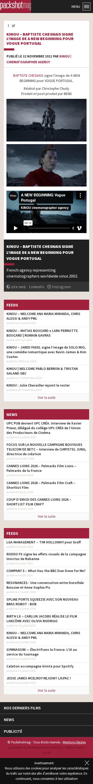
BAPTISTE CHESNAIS (28, 75)
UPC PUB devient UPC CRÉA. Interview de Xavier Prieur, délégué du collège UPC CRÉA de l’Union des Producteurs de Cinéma (43, 428)
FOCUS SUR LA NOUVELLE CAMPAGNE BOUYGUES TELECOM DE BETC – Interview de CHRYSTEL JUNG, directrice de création (46, 449)
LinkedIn (36, 286)
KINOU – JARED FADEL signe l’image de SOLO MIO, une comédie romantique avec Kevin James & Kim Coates (46, 352)
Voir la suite (47, 397)
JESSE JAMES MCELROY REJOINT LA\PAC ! (38, 678)
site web (18, 286)
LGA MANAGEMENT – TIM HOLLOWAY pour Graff (43, 542)
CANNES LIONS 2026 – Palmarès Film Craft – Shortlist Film (40, 485)
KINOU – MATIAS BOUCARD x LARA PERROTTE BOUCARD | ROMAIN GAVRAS (42, 333)
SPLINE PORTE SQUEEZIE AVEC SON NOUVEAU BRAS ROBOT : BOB (42, 601)
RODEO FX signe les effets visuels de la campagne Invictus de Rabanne (46, 556)
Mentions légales (74, 742)
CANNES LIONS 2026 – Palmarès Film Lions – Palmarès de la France (41, 468)
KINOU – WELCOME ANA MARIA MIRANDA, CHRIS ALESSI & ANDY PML (43, 316)
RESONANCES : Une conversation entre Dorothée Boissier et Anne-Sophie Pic (45, 585)
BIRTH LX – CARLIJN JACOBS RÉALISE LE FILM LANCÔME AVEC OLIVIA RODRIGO (41, 618)
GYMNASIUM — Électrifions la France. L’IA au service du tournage (41, 652)
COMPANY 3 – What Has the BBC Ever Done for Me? (46, 570)
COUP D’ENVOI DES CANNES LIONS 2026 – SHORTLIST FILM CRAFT (38, 501)
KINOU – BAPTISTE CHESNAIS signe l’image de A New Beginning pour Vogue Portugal (40, 39)
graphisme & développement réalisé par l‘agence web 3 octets (47, 750)
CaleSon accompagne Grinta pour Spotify (40, 666)
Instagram (61, 286)
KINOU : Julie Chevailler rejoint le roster (38, 385)
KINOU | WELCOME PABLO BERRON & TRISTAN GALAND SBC (42, 371)
